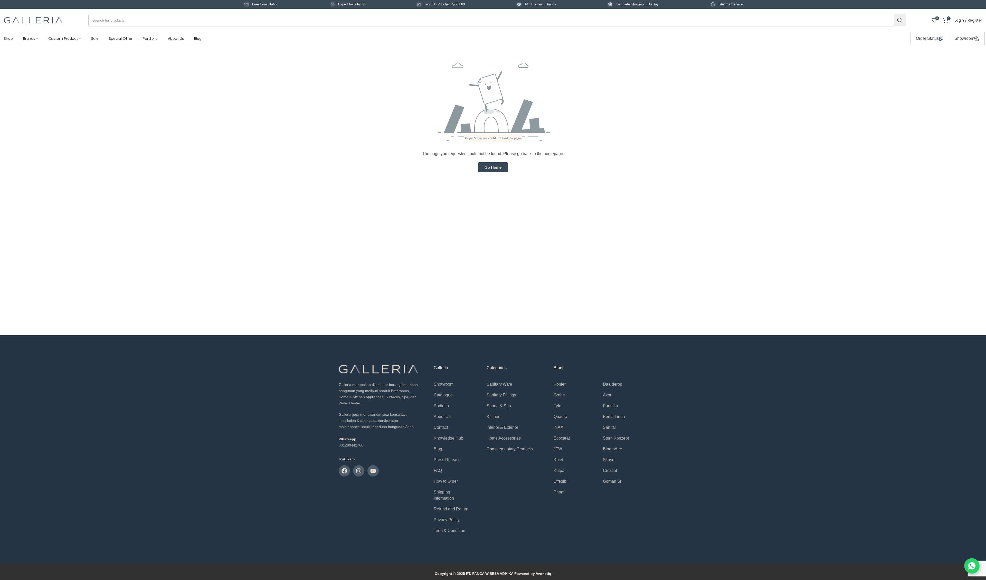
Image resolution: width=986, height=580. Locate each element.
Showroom (964, 38)
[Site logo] (33, 20)
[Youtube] (373, 471)
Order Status (927, 38)
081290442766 (351, 445)
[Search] (900, 20)
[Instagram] (358, 471)
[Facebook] (344, 471)
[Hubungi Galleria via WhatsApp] (972, 566)
